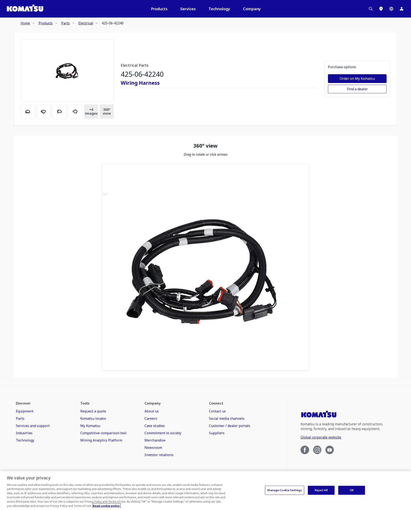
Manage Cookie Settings (284, 490)
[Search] (370, 8)
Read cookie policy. (106, 505)
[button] (205, 267)
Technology (219, 8)
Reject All (321, 490)
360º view (107, 111)
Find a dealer (357, 89)
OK (352, 490)
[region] (205, 267)
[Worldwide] (391, 8)
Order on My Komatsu (357, 78)
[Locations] (381, 8)
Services (188, 8)
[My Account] (401, 8)
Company (252, 8)
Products (159, 8)
